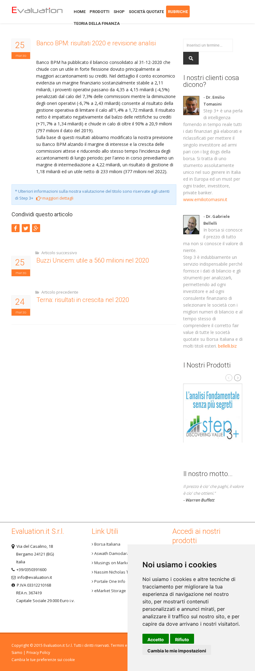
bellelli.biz (227, 346)
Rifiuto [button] (182, 639)
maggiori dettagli (57, 198)
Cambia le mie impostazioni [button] (176, 650)
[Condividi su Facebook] (15, 228)
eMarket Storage (109, 590)
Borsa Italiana (106, 544)
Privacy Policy (38, 652)
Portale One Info (109, 581)
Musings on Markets (112, 562)
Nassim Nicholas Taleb (115, 572)
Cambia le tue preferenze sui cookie (43, 659)
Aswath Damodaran (112, 553)
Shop (119, 11)
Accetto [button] (155, 639)
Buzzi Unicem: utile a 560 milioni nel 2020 (92, 260)
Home (37, 11)
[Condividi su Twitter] (25, 228)
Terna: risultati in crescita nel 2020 (82, 299)
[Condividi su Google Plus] (36, 228)
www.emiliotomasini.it (205, 199)
